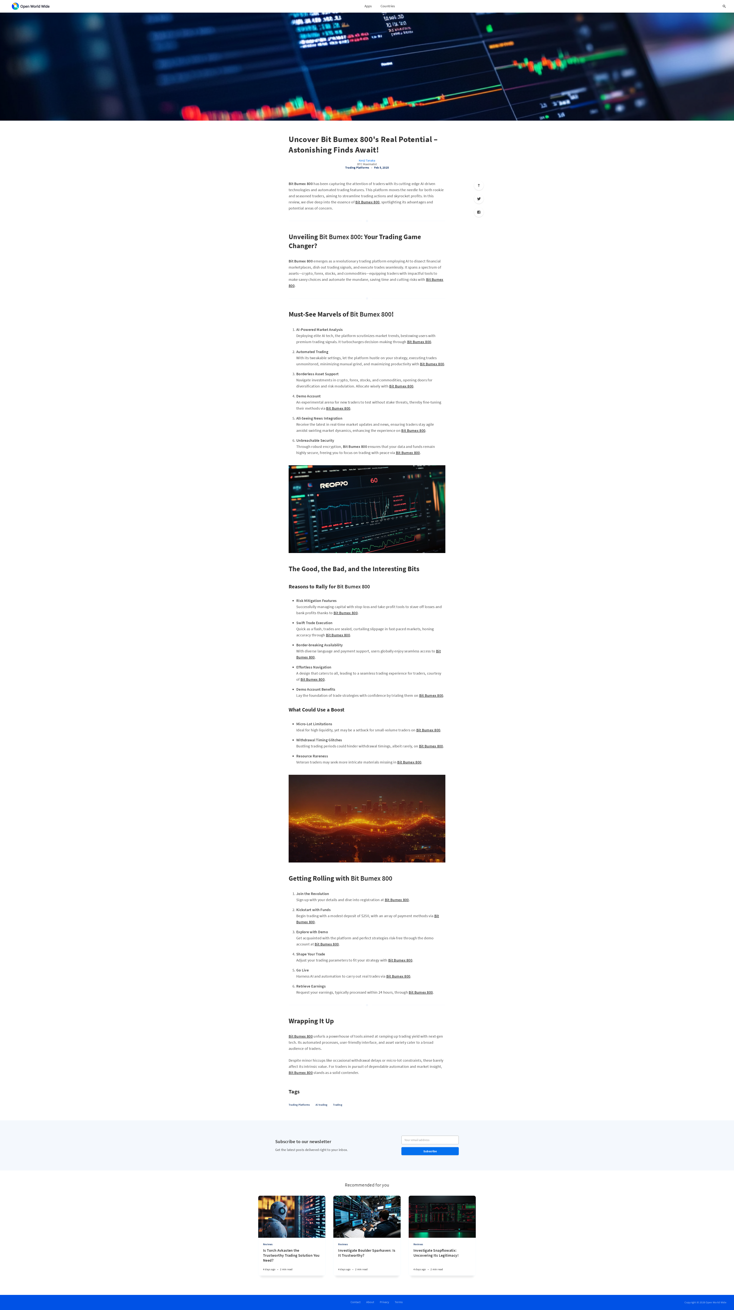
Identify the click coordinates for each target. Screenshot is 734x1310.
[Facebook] (479, 212)
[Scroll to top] (479, 185)
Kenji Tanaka (367, 160)
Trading (337, 1104)
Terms (399, 1302)
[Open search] (724, 6)
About (370, 1302)
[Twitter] (479, 199)
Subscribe (430, 1151)
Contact (356, 1302)
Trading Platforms (357, 167)
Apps (368, 6)
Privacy (384, 1302)
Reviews (268, 1244)
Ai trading (321, 1104)
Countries (388, 6)
